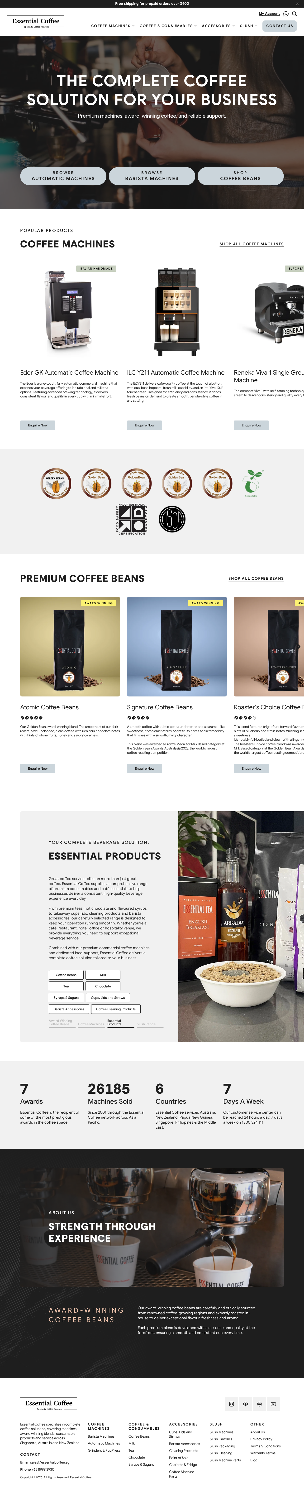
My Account (269, 13)
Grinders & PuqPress (104, 1450)
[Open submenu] (133, 25)
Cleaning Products (183, 1451)
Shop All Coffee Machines (252, 244)
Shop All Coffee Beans (256, 578)
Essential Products (114, 1022)
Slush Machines (66, 935)
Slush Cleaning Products (109, 946)
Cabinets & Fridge (110, 958)
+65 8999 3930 (43, 1469)
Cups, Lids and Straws (180, 1434)
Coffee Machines (111, 26)
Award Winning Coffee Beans (60, 1022)
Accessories (216, 26)
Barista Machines (152, 176)
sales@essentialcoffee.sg (50, 1462)
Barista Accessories (184, 1444)
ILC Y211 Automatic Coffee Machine (176, 372)
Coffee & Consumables (166, 26)
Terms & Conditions (265, 1446)
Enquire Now (38, 425)
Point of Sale (178, 1458)
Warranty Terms (263, 1453)
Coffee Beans (240, 176)
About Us (257, 1432)
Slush (246, 26)
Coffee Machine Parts (181, 1474)
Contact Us (279, 26)
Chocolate (136, 1457)
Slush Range (146, 1024)
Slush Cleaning (221, 1453)
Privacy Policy (261, 1439)
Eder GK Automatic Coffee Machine (69, 372)
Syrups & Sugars (141, 1464)
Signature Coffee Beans (160, 707)
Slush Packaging (66, 946)
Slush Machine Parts (69, 958)
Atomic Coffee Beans (49, 707)
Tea (131, 1450)
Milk (131, 1443)
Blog (253, 1460)
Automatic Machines (63, 176)
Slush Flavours (103, 935)
